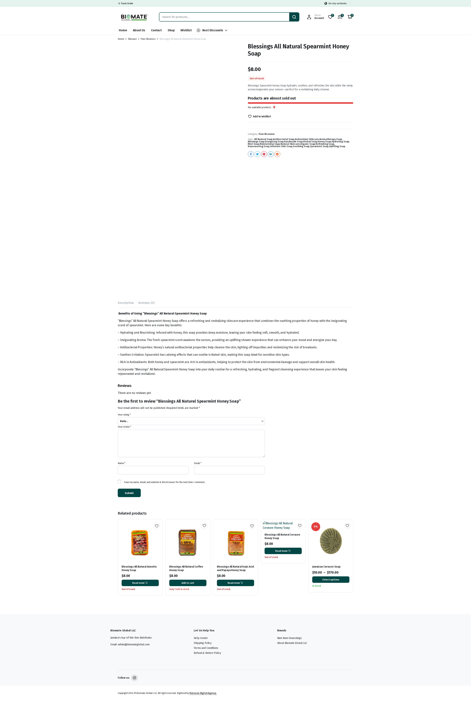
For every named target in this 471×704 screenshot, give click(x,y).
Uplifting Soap (337, 146)
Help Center (201, 638)
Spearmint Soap (319, 146)
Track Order (127, 3)
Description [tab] (126, 303)
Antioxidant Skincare (307, 139)
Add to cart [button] (188, 583)
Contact (156, 30)
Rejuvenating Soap (258, 146)
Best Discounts (212, 30)
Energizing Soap (274, 141)
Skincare (132, 39)
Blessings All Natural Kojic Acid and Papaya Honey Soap (235, 568)
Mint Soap (253, 144)
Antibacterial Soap (283, 139)
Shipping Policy (203, 643)
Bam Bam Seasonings (289, 638)
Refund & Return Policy (207, 653)
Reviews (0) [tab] (146, 303)
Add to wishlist (262, 116)
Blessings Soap (256, 141)
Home (123, 30)
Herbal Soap (310, 141)
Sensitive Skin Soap (281, 146)
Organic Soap (307, 144)
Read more (138, 583)
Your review (124, 426)
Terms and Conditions (206, 648)
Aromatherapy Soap (330, 139)
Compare (158, 539)
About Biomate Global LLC (292, 643)
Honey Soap (324, 141)
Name (121, 463)
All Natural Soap (263, 139)
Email (197, 463)
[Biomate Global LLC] (135, 17)
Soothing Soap (301, 146)
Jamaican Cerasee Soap (326, 566)
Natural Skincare (290, 144)
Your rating (124, 414)
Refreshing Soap (325, 144)
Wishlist (186, 30)
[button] (349, 16)
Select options (330, 579)
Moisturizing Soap (270, 144)
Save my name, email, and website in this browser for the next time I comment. (164, 482)
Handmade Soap (293, 141)
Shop (171, 30)
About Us (139, 30)
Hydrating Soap (340, 141)
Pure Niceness (148, 39)
